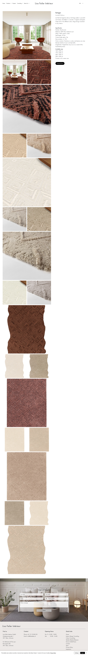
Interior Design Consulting (72, 636)
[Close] (86, 653)
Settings (76, 653)
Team (67, 645)
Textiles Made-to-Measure (72, 640)
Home (67, 634)
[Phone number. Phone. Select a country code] (47, 598)
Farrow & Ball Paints (71, 642)
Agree (82, 653)
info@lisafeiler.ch (31, 636)
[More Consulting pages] (22, 3)
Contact (68, 643)
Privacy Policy (69, 647)
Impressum (69, 649)
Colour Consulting (70, 638)
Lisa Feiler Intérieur (44, 3)
